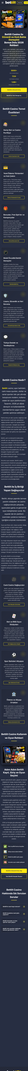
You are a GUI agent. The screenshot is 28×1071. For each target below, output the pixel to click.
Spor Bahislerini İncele (14, 682)
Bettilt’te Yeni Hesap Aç (14, 95)
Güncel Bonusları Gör (14, 240)
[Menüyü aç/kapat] (2, 2)
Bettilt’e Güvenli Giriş (14, 90)
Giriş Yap (20, 2)
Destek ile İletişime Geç (14, 365)
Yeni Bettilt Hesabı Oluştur (14, 876)
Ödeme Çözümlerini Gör (14, 722)
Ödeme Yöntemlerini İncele (14, 197)
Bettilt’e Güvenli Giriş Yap (14, 871)
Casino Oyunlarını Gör (14, 156)
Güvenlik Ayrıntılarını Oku (14, 325)
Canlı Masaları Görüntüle (14, 604)
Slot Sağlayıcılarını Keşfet (14, 644)
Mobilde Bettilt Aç (14, 284)
